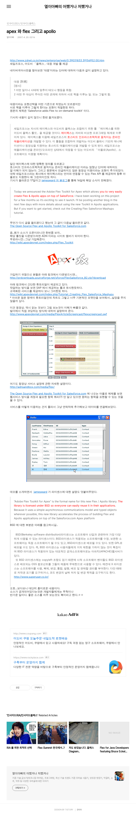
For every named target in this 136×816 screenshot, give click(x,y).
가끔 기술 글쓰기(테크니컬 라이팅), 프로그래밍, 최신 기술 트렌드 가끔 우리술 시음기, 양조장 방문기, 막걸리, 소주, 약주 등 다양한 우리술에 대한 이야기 (62, 779)
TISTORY (69, 810)
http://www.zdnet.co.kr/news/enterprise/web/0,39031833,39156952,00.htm (57, 60)
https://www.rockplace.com (28, 657)
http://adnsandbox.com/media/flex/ (32, 387)
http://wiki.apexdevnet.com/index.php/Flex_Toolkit (41, 242)
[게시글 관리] (27, 687)
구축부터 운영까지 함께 (29, 662)
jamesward (40, 491)
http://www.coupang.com (27, 633)
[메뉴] (8, 6)
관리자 (79, 810)
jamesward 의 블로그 (55, 180)
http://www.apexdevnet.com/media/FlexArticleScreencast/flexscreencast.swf (58, 314)
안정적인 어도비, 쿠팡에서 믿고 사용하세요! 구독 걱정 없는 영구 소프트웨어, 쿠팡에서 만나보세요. (66, 644)
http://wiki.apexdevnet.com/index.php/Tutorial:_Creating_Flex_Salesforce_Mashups (62, 294)
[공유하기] (22, 687)
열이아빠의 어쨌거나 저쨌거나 (68, 7)
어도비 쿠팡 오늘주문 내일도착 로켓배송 (40, 638)
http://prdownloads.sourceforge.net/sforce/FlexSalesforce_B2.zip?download (58, 277)
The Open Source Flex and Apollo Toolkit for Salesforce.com (48, 226)
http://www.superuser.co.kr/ (31, 576)
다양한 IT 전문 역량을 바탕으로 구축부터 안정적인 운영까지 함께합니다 (56, 666)
